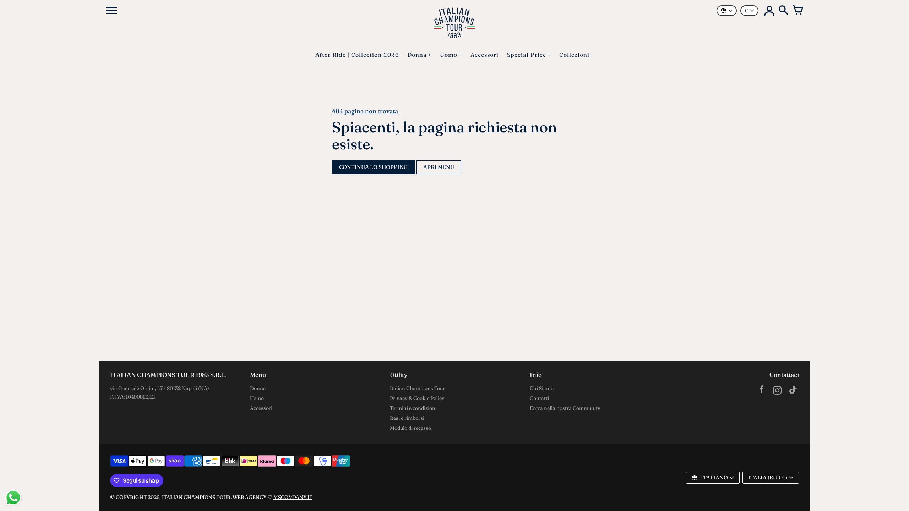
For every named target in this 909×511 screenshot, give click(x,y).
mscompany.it (292, 497)
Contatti (539, 398)
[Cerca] (783, 10)
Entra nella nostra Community (565, 408)
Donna (258, 388)
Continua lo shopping (373, 167)
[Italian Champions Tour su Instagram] (777, 391)
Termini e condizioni (413, 408)
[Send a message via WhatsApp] (13, 497)
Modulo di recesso (410, 428)
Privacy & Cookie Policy (417, 398)
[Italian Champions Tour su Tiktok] (793, 391)
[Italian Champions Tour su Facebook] (762, 391)
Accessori (261, 408)
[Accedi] (769, 10)
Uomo (257, 398)
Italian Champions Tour (417, 388)
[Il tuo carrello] (797, 10)
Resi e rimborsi (407, 418)
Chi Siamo (542, 388)
